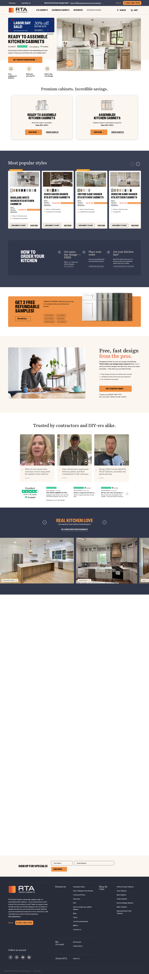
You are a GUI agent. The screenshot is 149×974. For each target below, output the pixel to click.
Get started (68, 266)
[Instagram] (17, 957)
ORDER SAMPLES (52, 132)
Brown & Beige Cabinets (125, 903)
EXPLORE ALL (22, 319)
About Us (76, 958)
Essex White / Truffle (8, 580)
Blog (74, 913)
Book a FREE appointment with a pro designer (85, 3)
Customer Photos (79, 895)
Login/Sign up (26, 3)
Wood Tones (60, 318)
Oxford (129, 22)
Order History (77, 946)
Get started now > (14, 916)
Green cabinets (122, 899)
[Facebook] (10, 957)
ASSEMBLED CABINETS (60, 10)
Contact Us (77, 929)
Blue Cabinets (121, 895)
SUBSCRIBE (58, 869)
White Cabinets (49, 315)
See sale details (50, 33)
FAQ (74, 903)
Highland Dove (83, 580)
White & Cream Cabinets (125, 887)
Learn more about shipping (123, 266)
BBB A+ (75, 925)
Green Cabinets (49, 318)
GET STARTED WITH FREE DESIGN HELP (74, 529)
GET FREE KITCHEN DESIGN (24, 60)
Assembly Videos (79, 887)
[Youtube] (23, 957)
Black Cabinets (122, 907)
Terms (75, 917)
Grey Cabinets (61, 315)
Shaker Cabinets (49, 321)
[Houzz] (29, 957)
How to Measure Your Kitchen (83, 891)
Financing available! (96, 266)
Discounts (76, 899)
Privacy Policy (37, 971)
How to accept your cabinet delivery (82, 908)
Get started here (25, 753)
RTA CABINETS (42, 10)
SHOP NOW (32, 132)
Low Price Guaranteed (80, 921)
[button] (138, 164)
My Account (77, 942)
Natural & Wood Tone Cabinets (124, 912)
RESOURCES (78, 10)
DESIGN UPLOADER (94, 10)
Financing (12, 3)
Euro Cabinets (62, 321)
